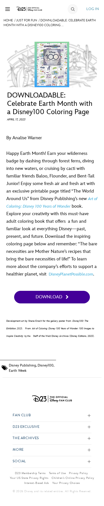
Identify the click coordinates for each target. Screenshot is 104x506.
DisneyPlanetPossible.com (71, 274)
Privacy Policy (78, 473)
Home (8, 20)
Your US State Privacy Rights (29, 478)
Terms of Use (57, 473)
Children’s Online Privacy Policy (72, 478)
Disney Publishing (22, 365)
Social (19, 461)
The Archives (26, 438)
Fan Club (22, 415)
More (18, 450)
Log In (92, 9)
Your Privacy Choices (66, 483)
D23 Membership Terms (30, 473)
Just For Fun (26, 20)
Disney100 (46, 365)
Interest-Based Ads (36, 483)
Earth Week (18, 371)
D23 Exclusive (26, 427)
